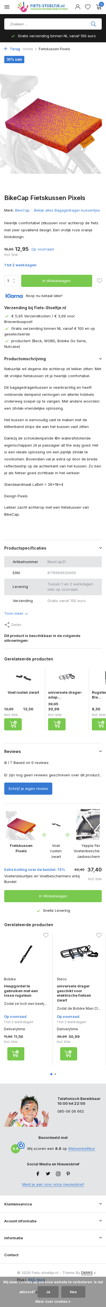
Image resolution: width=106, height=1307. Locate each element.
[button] (51, 1074)
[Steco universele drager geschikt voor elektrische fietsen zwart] (79, 954)
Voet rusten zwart (23, 692)
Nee (73, 1292)
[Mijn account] (77, 7)
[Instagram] (58, 1174)
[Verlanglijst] (88, 7)
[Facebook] (38, 1174)
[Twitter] (48, 1174)
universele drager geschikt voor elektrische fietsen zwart (74, 993)
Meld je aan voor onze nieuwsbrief (53, 1184)
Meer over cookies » (53, 1301)
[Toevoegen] (13, 724)
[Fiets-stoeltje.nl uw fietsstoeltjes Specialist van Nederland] (43, 7)
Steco (62, 979)
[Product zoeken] (94, 24)
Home (28, 49)
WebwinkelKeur (81, 1148)
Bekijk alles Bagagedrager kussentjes (67, 210)
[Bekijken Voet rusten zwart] (23, 678)
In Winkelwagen (56, 280)
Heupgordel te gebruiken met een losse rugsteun (21, 991)
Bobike (10, 979)
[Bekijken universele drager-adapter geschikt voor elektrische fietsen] (67, 678)
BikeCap (22, 210)
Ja (48, 1292)
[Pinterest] (68, 1174)
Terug (14, 49)
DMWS (87, 1272)
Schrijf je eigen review (28, 788)
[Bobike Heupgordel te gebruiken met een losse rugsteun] (26, 954)
